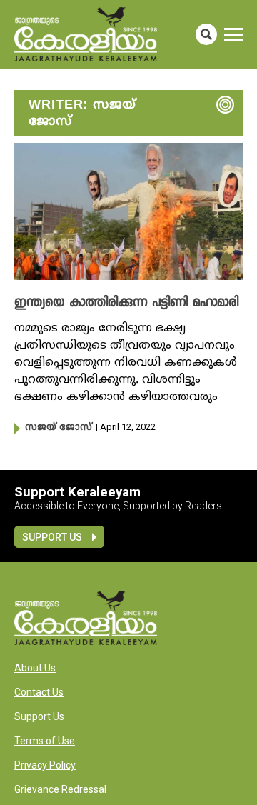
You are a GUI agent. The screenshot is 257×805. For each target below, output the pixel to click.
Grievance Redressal (60, 789)
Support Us (52, 537)
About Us (35, 668)
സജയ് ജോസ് (58, 428)
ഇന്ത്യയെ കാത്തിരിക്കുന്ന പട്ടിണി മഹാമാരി (126, 303)
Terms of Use (44, 740)
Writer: (82, 113)
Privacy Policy (45, 765)
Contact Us (39, 692)
